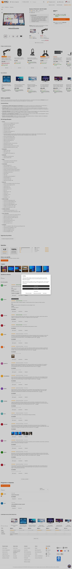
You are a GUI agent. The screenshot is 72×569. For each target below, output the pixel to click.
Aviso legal (44, 293)
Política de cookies (29, 293)
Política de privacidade (37, 293)
